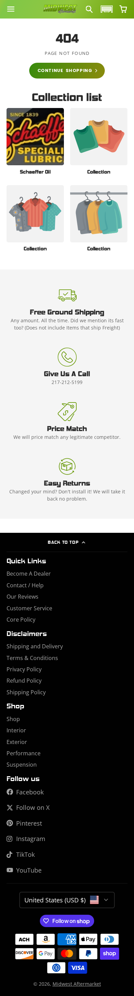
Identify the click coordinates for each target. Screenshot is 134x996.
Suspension (22, 764)
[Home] (60, 9)
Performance (24, 753)
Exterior (17, 742)
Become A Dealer (29, 573)
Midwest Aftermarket (77, 984)
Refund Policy (24, 680)
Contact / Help (25, 585)
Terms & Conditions (32, 658)
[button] (106, 9)
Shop (13, 719)
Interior (16, 730)
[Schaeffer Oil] (35, 143)
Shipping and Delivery (35, 646)
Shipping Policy (26, 692)
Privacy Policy (24, 669)
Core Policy (21, 619)
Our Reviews (22, 596)
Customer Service (29, 608)
